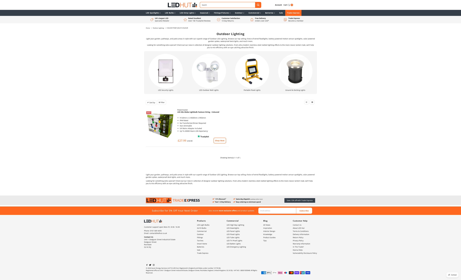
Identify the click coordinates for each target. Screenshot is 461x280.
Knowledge (267, 234)
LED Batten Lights (234, 244)
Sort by (152, 102)
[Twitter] (150, 265)
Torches (200, 240)
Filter (163, 102)
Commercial (254, 13)
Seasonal (204, 13)
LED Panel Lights (233, 231)
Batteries (269, 13)
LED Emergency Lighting (236, 247)
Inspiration (267, 228)
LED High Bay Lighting (235, 225)
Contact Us (297, 225)
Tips (265, 240)
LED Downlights (233, 228)
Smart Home (202, 244)
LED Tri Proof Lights (234, 240)
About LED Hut (298, 228)
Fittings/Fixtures (221, 13)
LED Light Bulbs (203, 225)
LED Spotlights (152, 13)
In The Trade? (298, 247)
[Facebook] (146, 265)
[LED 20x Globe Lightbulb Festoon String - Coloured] (160, 125)
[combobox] (230, 5)
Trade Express (293, 13)
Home (148, 28)
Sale (281, 13)
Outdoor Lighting (158, 28)
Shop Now (219, 140)
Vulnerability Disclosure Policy (305, 253)
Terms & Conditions (301, 231)
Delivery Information (301, 234)
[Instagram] (154, 265)
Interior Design (269, 231)
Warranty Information (301, 244)
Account (278, 5)
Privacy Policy (298, 240)
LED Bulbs (169, 13)
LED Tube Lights (233, 237)
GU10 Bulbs (201, 228)
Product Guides (269, 237)
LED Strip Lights (187, 13)
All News (266, 225)
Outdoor (239, 13)
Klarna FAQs (298, 250)
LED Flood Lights (233, 234)
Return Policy (298, 237)
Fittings (200, 237)
